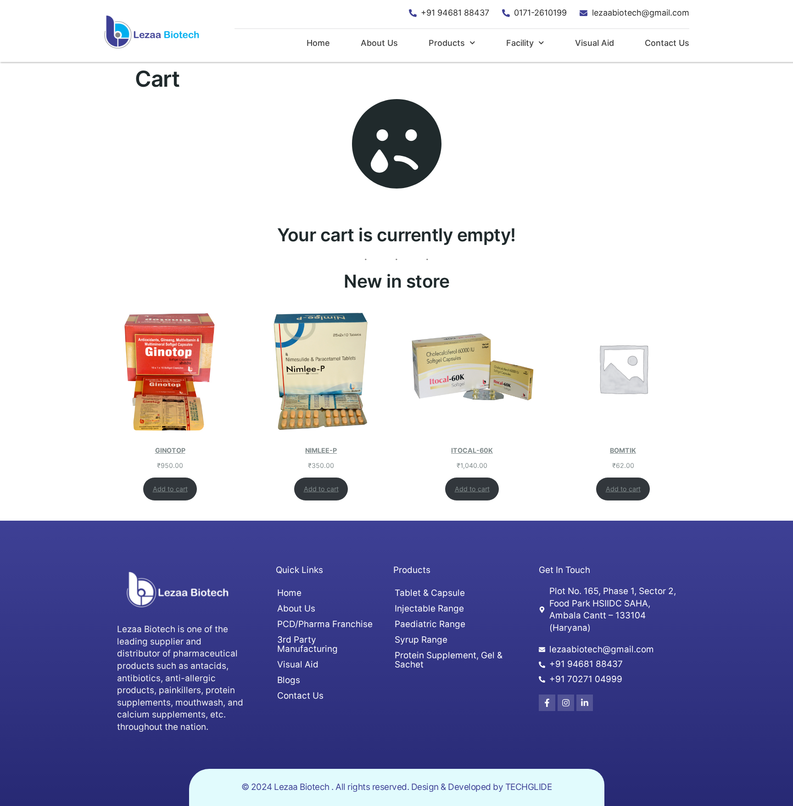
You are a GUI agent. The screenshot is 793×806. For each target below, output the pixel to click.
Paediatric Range (430, 624)
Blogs (288, 680)
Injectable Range (429, 608)
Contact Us (667, 43)
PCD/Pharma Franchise (325, 624)
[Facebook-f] (547, 703)
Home (318, 43)
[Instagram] (566, 703)
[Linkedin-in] (584, 703)
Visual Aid (594, 43)
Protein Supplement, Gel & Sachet (449, 660)
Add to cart (170, 489)
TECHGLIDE (528, 787)
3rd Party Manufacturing (307, 644)
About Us (379, 43)
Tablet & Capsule (430, 593)
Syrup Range (421, 639)
